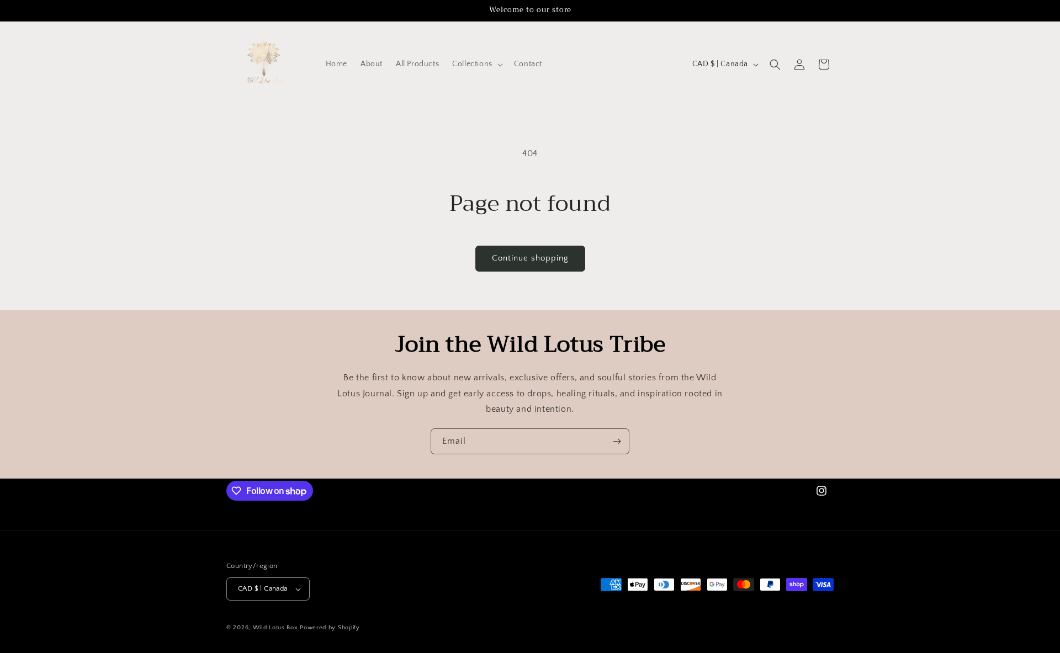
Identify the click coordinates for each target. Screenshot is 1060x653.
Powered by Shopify (330, 627)
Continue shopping (530, 258)
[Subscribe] (617, 441)
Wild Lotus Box (275, 627)
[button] (476, 64)
